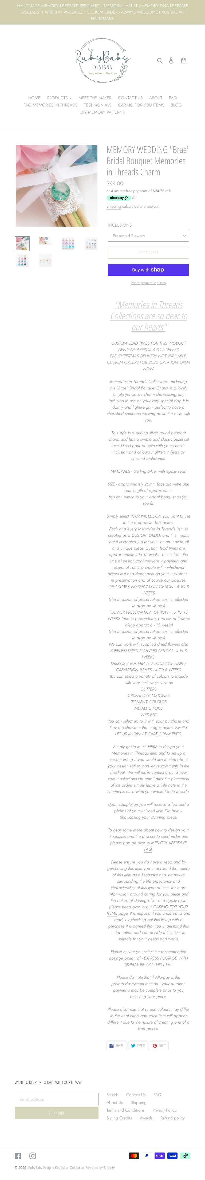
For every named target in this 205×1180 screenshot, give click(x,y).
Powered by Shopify (100, 1167)
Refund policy (172, 1118)
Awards (146, 1118)
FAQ (157, 1095)
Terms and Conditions (125, 1110)
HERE (152, 747)
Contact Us (135, 1095)
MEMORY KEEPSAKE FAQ (165, 846)
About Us (115, 1102)
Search (112, 1095)
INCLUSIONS (120, 225)
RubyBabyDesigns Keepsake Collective (56, 1167)
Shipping (114, 206)
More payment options (148, 282)
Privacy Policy (164, 1110)
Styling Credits (119, 1118)
